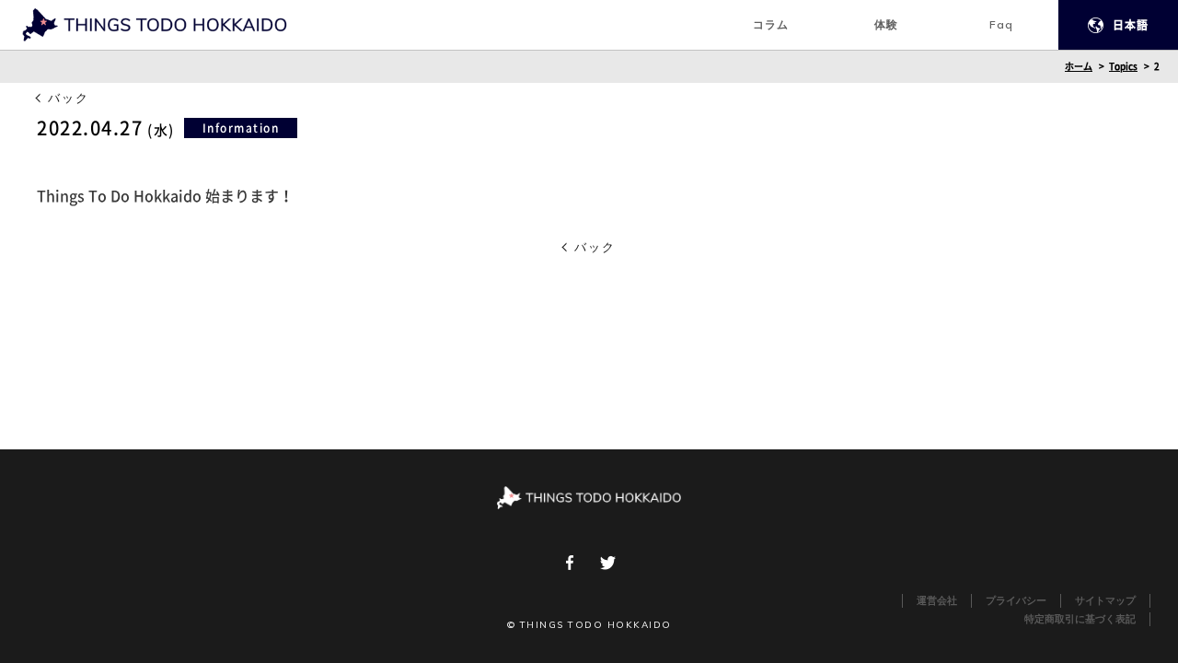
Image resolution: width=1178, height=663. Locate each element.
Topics (1123, 66)
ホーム (1078, 66)
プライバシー (1016, 601)
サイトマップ (1105, 601)
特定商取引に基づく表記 (1080, 619)
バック (68, 98)
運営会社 (937, 601)
